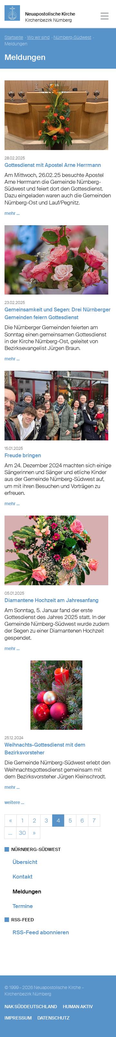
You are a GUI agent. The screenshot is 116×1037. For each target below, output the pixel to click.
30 (22, 832)
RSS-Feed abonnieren (41, 932)
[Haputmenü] (105, 17)
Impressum (18, 1018)
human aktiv (78, 1006)
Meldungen (27, 891)
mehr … (12, 213)
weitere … (14, 802)
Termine (23, 906)
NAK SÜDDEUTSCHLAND (31, 1006)
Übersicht (25, 862)
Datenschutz (53, 1018)
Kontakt (23, 876)
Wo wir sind (38, 37)
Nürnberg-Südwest (72, 37)
